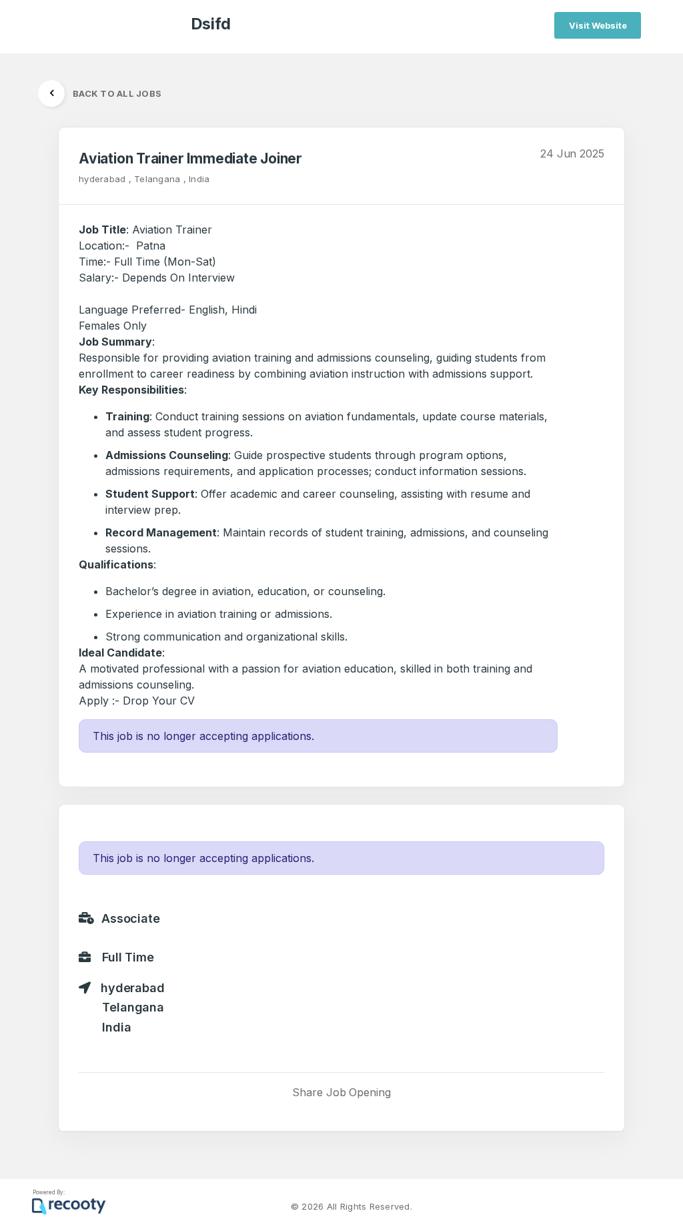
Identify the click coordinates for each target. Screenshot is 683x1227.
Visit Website (598, 25)
